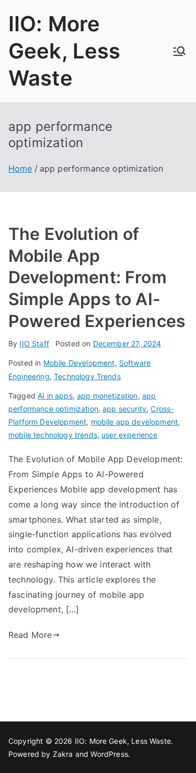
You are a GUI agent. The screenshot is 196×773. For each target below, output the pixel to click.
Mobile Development (79, 362)
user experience (129, 434)
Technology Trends (87, 376)
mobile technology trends (52, 434)
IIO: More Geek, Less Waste (64, 51)
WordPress (109, 754)
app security (124, 408)
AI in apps (55, 395)
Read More (30, 635)
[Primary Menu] (179, 51)
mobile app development (134, 421)
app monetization (107, 395)
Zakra (63, 754)
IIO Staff (34, 343)
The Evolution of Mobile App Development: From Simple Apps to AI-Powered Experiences (97, 277)
